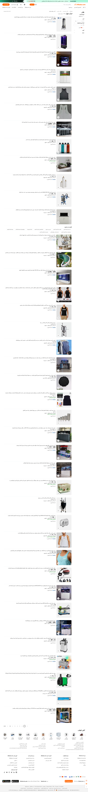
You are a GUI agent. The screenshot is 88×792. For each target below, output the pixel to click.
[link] (86, 780)
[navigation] (79, 369)
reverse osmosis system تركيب (39, 746)
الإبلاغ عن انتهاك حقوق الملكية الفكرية (27, 767)
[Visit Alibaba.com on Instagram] (9, 772)
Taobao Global (49, 786)
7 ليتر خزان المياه (23, 745)
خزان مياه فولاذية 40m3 (78, 745)
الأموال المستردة (31, 765)
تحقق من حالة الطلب (13, 762)
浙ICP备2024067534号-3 (74, 790)
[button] (36, 4)
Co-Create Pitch (82, 760)
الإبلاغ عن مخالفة (31, 769)
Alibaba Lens (81, 781)
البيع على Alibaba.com (13, 758)
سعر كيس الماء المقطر (78, 748)
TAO (53, 786)
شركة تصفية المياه (42, 748)
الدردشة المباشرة (31, 760)
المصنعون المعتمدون (47, 758)
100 (10, 726)
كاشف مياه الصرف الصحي (57, 229)
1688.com (32, 786)
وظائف (84, 765)
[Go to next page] (7, 726)
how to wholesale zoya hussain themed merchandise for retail (74, 749)
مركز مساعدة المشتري (30, 758)
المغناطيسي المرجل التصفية (39, 229)
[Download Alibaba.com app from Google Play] (6, 781)
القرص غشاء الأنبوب (23, 743)
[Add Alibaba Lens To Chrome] (69, 781)
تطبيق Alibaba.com (23, 781)
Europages (61, 786)
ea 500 (63, 746)
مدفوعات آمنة (66, 758)
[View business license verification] (54, 790)
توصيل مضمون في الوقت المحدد (62, 762)
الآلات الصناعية (65, 11)
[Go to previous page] (27, 726)
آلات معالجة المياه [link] (52, 11)
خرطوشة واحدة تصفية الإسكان (20, 229)
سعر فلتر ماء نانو (61, 748)
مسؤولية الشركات (82, 762)
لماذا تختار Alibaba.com (81, 758)
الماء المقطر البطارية (79, 743)
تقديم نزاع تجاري (31, 762)
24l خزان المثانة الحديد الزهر (59, 745)
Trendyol (56, 786)
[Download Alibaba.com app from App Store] (15, 781)
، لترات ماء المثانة (42, 745)
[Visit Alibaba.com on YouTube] (7, 772)
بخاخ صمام (43, 743)
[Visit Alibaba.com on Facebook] (16, 772)
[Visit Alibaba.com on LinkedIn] (14, 772)
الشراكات (15, 767)
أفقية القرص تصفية (79, 746)
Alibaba (71, 11)
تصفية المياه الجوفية (10, 229)
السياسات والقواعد (65, 769)
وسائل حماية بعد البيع (64, 765)
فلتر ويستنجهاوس (61, 743)
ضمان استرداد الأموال (64, 760)
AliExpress (27, 786)
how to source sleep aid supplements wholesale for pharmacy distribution (18, 748)
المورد (48, 21)
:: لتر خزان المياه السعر (67, 229)
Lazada (44, 786)
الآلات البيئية (59, 11)
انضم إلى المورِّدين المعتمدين (12, 765)
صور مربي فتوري (48, 229)
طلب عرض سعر (48, 760)
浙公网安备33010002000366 (63, 790)
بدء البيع (15, 760)
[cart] (21, 4)
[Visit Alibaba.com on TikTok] (4, 772)
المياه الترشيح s (29, 229)
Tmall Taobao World (38, 786)
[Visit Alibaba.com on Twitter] (11, 772)
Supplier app (43, 781)
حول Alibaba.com (82, 755)
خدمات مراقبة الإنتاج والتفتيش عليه (62, 767)
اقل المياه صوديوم (23, 746)
